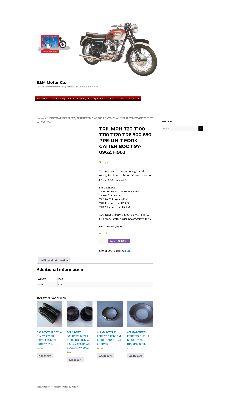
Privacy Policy (58, 98)
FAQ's (71, 98)
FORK (72, 118)
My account (99, 98)
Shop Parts (41, 98)
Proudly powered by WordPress (67, 387)
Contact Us (113, 98)
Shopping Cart (84, 98)
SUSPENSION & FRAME (56, 118)
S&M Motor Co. (51, 82)
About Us (125, 98)
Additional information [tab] (54, 260)
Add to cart (119, 241)
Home (136, 98)
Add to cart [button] (45, 355)
